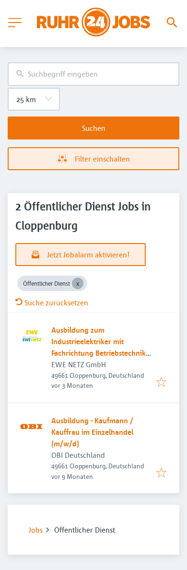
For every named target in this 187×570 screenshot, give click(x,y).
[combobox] (93, 74)
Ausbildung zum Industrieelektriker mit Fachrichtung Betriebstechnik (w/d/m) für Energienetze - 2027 (98, 353)
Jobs (36, 530)
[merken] (161, 382)
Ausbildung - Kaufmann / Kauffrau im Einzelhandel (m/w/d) (92, 432)
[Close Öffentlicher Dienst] (77, 283)
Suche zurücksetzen (56, 302)
